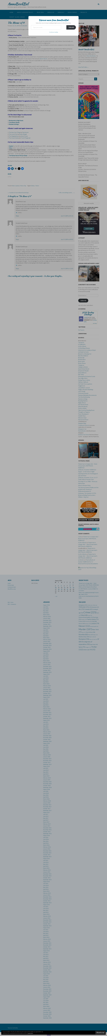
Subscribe (71, 27)
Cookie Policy (30, 1033)
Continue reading (53, 32)
